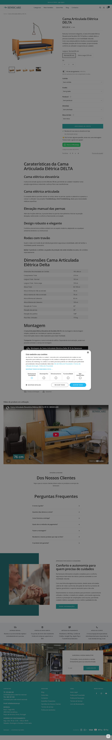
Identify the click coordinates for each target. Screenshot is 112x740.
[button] (56, 369)
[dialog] (56, 370)
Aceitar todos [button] (78, 385)
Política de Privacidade (46, 366)
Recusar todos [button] (60, 385)
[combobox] (88, 352)
